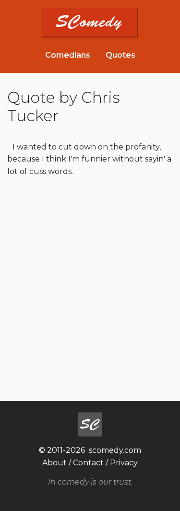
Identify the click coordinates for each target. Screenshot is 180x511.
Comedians (67, 55)
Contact (88, 462)
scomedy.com (115, 450)
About (54, 462)
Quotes (120, 55)
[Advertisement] (90, 288)
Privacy (124, 462)
